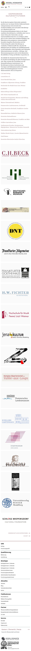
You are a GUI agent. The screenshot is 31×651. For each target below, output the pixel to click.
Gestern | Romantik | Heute (11, 629)
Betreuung (3, 555)
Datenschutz (4, 625)
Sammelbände (4, 601)
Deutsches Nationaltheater (8, 116)
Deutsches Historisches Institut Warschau (13, 139)
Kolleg (2, 546)
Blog (2, 585)
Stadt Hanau (4, 136)
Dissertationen (4, 596)
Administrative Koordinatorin (8, 575)
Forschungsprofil (5, 548)
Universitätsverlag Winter (8, 130)
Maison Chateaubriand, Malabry (10, 102)
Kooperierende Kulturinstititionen (9, 612)
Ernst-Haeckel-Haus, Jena (8, 79)
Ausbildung (4, 557)
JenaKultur (4, 88)
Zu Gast (26, 536)
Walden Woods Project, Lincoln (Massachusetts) (14, 133)
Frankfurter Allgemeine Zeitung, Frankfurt (13, 82)
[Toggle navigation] (6, 7)
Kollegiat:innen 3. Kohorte (7, 568)
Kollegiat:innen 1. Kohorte (7, 563)
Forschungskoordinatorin (7, 572)
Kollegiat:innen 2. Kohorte (7, 565)
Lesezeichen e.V (5, 76)
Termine (3, 583)
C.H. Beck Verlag (5, 73)
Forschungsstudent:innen (7, 577)
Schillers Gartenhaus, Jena (8, 122)
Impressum (4, 623)
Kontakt (3, 620)
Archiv (2, 590)
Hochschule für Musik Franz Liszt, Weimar (13, 85)
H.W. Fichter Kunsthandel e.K (9, 94)
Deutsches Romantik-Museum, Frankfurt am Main (15, 119)
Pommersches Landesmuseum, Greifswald (13, 105)
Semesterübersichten (6, 588)
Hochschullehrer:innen (7, 570)
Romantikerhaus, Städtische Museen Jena (13, 113)
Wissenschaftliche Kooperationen (18, 533)
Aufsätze (3, 603)
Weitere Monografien (6, 599)
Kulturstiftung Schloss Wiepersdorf (11, 91)
